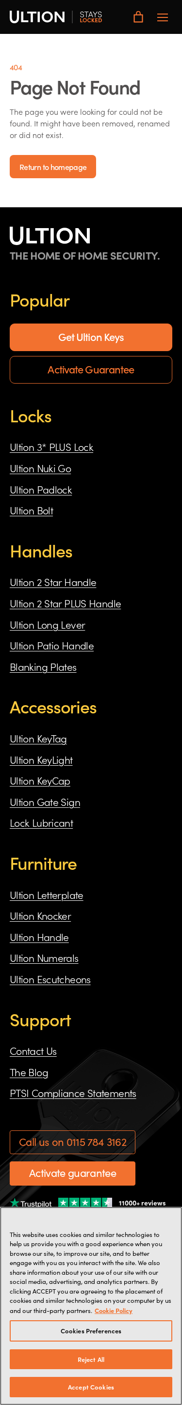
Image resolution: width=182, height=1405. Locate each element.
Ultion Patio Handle (52, 645)
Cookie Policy (113, 1310)
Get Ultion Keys (91, 336)
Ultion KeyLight (41, 759)
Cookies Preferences (91, 1330)
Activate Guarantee (91, 368)
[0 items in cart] (138, 17)
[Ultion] (56, 17)
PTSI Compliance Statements (73, 1092)
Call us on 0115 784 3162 (72, 1141)
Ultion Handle (39, 936)
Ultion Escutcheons (50, 979)
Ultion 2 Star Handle (53, 581)
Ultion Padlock (41, 489)
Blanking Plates (43, 666)
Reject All (91, 1359)
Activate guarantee (72, 1172)
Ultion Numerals (44, 957)
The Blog (29, 1072)
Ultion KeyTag (38, 738)
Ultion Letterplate (46, 894)
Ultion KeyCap (40, 780)
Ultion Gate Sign (45, 801)
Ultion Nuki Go (40, 468)
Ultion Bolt (31, 510)
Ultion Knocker (40, 915)
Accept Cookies (91, 1386)
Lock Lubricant (41, 822)
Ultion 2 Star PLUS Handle (65, 603)
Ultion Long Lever (47, 624)
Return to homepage (52, 166)
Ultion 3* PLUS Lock (51, 446)
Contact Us (33, 1050)
